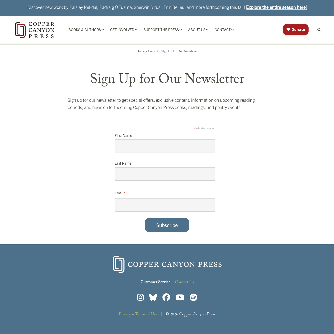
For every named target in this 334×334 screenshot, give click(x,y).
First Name (123, 135)
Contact (153, 51)
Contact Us (184, 282)
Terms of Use (146, 314)
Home (140, 51)
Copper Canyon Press (34, 30)
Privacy (125, 314)
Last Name (123, 163)
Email (120, 193)
